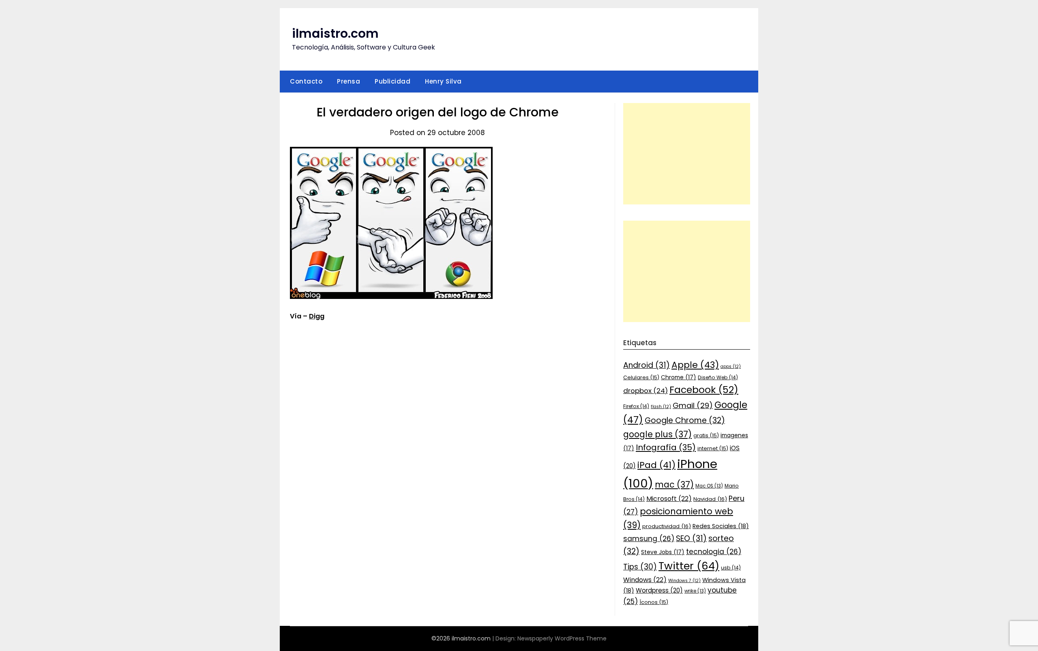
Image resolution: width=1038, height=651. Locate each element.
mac (674, 484)
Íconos (653, 602)
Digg (316, 316)
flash (661, 407)
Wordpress (659, 590)
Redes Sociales (721, 526)
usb (731, 567)
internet (712, 448)
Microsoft (669, 498)
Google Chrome (685, 420)
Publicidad (392, 81)
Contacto (306, 81)
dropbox (645, 390)
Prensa (348, 81)
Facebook (703, 389)
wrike (695, 591)
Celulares (641, 377)
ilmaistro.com (335, 33)
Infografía (666, 447)
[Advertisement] (686, 153)
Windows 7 (684, 581)
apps (731, 366)
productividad (666, 526)
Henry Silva (443, 81)
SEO (691, 538)
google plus (657, 434)
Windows (645, 579)
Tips (640, 566)
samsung (648, 539)
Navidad (710, 499)
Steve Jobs (662, 552)
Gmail (693, 405)
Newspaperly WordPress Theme (562, 638)
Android (646, 365)
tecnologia (713, 551)
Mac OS (709, 486)
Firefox (636, 406)
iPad (656, 465)
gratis (706, 435)
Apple (695, 365)
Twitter (688, 566)
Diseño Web (718, 377)
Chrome (678, 377)
